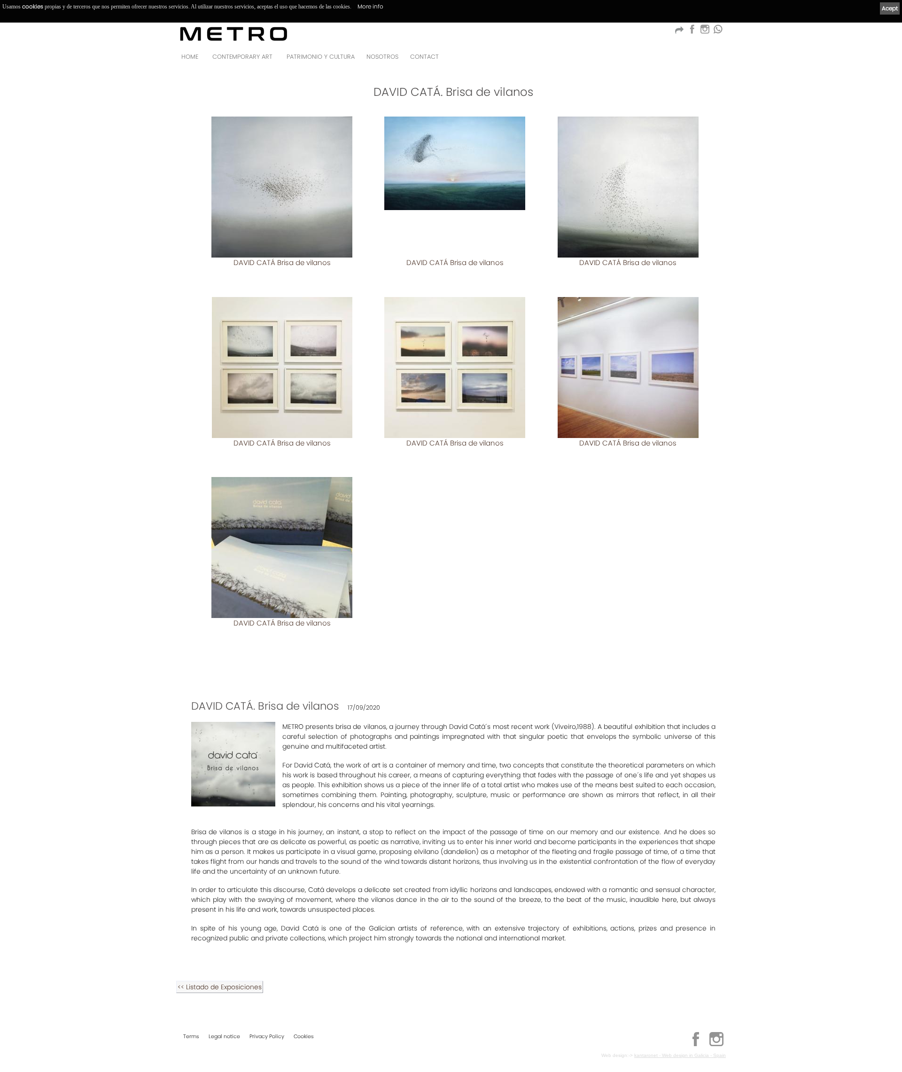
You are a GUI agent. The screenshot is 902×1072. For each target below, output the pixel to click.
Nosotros (382, 57)
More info (370, 6)
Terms (191, 1036)
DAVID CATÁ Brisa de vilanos (282, 262)
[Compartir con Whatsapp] (717, 31)
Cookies (304, 1036)
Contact (424, 57)
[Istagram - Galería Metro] (705, 31)
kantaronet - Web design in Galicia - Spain (680, 1055)
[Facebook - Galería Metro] (692, 31)
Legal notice (224, 1036)
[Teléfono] (715, 59)
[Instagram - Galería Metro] (716, 1045)
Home (189, 57)
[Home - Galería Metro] (234, 33)
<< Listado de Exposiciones (220, 987)
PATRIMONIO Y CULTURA (321, 57)
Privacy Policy (266, 1036)
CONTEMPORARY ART (242, 57)
